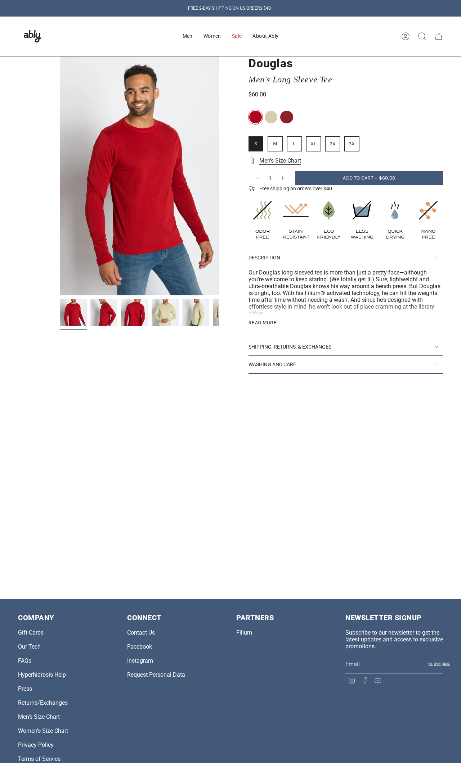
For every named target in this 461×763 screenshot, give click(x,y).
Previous (60, 176)
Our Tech (29, 646)
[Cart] (438, 36)
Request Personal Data (156, 674)
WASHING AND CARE (272, 364)
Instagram (140, 660)
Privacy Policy (36, 744)
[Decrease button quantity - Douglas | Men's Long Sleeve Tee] (257, 178)
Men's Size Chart (280, 160)
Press (25, 688)
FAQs (24, 660)
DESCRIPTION (264, 257)
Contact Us (141, 632)
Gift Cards (31, 632)
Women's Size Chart (43, 730)
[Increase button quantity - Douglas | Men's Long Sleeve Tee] (283, 178)
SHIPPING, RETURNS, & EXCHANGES (290, 347)
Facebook (139, 646)
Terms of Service (39, 758)
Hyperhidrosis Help (42, 674)
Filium (244, 632)
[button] (187, 36)
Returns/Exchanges (43, 702)
